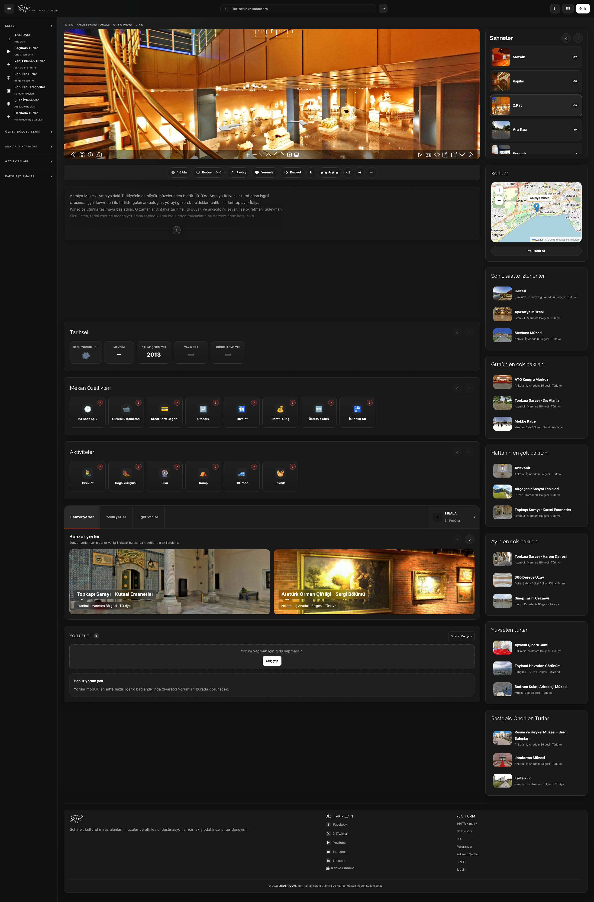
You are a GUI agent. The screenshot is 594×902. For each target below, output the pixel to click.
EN (568, 8)
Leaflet (539, 239)
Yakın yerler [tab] (116, 517)
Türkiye (69, 24)
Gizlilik (460, 862)
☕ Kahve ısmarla (340, 868)
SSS (459, 839)
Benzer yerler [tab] (82, 517)
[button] (536, 207)
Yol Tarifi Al (536, 251)
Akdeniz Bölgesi (87, 24)
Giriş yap (272, 661)
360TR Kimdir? (466, 823)
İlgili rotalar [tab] (148, 517)
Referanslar (464, 846)
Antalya (105, 24)
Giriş (582, 8)
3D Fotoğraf (465, 831)
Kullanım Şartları (467, 854)
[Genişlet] (360, 172)
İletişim (461, 869)
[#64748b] (86, 355)
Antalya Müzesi (122, 24)
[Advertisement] (272, 280)
